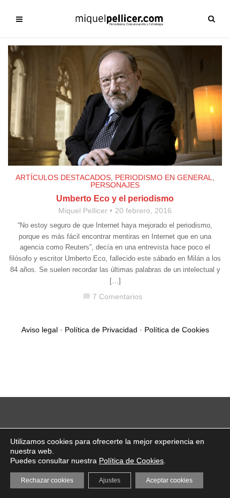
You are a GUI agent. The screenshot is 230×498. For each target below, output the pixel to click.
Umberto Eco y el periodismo (115, 198)
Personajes (115, 185)
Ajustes (109, 480)
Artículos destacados (63, 177)
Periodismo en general (163, 177)
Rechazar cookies (47, 480)
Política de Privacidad (101, 329)
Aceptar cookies (169, 480)
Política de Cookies (176, 329)
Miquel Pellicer (83, 210)
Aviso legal (39, 329)
